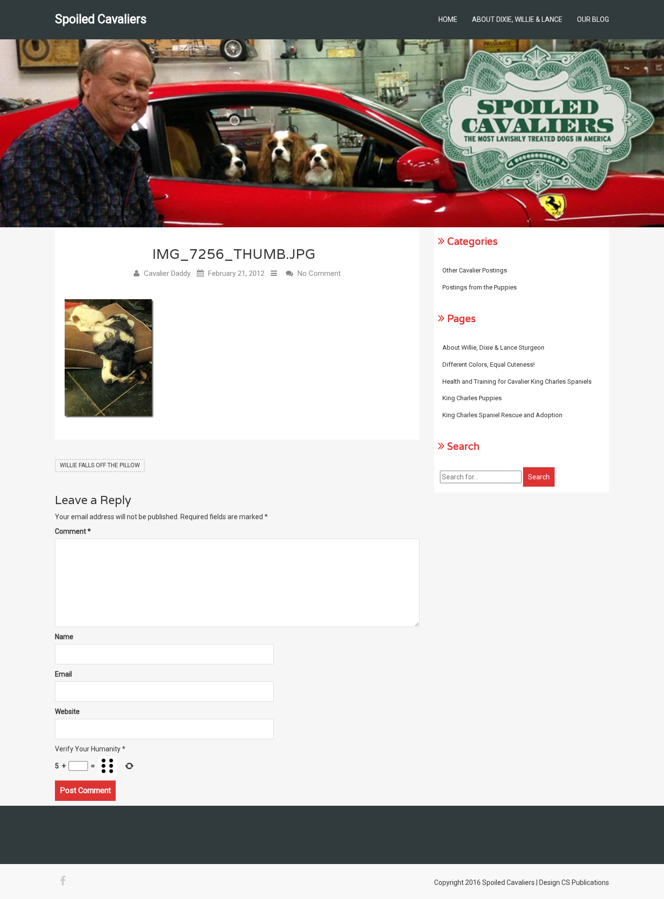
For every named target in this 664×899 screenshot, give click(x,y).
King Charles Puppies (472, 398)
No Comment (319, 273)
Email (63, 674)
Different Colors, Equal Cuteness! (488, 364)
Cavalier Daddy (167, 273)
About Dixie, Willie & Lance (517, 19)
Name (64, 637)
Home (447, 19)
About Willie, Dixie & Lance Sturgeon (493, 347)
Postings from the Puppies (479, 287)
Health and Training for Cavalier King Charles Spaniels (517, 381)
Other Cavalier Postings (474, 270)
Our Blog (593, 19)
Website (67, 711)
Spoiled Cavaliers (101, 19)
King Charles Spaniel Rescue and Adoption (502, 415)
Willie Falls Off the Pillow (100, 465)
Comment (73, 531)
